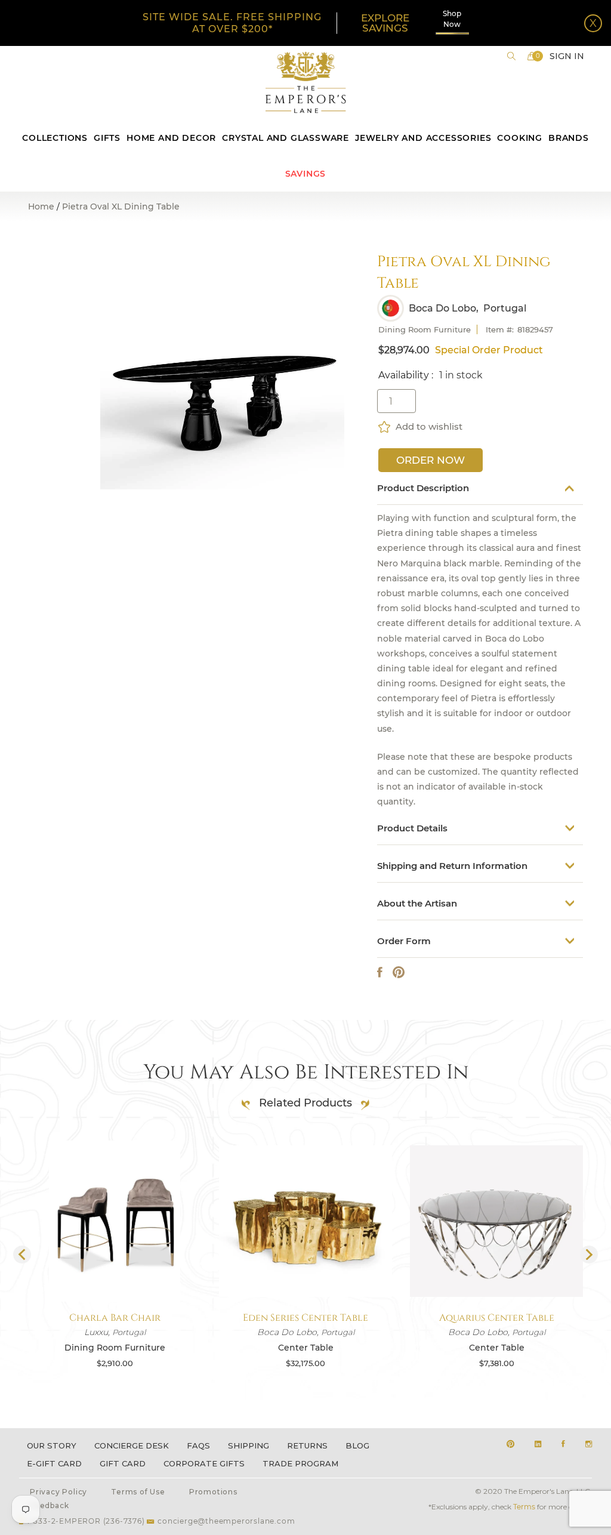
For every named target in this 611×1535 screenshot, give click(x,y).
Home (41, 206)
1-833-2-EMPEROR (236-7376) (86, 1520)
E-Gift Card (54, 1463)
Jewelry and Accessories (423, 137)
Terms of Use (138, 1491)
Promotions (213, 1491)
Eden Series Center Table (305, 1317)
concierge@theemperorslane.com (226, 1520)
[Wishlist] (385, 426)
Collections (55, 137)
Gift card (123, 1463)
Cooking (519, 137)
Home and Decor (171, 137)
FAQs (198, 1445)
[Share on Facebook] (379, 972)
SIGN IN (567, 56)
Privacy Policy (58, 1491)
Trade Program (300, 1463)
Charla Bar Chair (115, 1317)
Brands (568, 137)
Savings (305, 173)
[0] (531, 56)
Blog (357, 1445)
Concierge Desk (131, 1445)
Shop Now (452, 19)
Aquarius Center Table (496, 1317)
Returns (307, 1445)
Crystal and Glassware (285, 137)
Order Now (430, 460)
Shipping (248, 1445)
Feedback (49, 1505)
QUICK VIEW (115, 1273)
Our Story (51, 1445)
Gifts (107, 137)
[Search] (511, 56)
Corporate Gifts (204, 1463)
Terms (524, 1506)
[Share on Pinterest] (399, 972)
